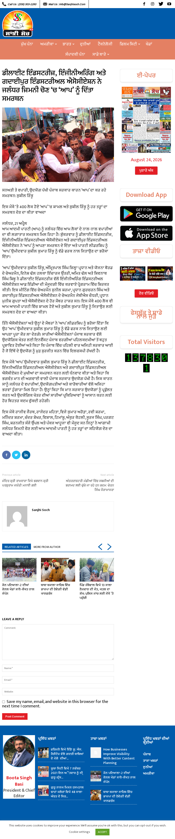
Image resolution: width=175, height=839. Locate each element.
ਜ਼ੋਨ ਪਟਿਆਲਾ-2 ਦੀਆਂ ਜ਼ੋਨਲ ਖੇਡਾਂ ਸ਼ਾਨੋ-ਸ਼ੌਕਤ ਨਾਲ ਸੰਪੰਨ (18, 589)
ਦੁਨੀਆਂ (85, 44)
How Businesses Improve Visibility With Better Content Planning (119, 756)
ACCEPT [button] (102, 832)
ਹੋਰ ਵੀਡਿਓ (146, 293)
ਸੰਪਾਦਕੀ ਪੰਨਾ (75, 54)
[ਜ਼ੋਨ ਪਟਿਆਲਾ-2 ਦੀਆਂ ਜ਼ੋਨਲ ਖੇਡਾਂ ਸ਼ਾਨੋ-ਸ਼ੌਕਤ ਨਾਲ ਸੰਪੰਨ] (19, 570)
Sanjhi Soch (41, 510)
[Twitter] (161, 4)
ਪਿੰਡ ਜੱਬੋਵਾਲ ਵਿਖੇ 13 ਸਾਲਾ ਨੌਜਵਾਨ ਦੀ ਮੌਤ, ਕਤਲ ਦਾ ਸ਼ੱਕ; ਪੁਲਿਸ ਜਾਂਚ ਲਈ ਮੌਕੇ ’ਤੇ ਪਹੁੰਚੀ (97, 591)
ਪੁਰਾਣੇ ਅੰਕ (146, 170)
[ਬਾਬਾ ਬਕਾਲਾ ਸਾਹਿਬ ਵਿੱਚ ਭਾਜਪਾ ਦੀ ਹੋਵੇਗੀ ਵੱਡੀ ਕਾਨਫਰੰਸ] (58, 570)
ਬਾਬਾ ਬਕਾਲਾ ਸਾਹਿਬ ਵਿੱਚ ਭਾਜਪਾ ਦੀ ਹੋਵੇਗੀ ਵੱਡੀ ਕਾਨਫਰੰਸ (55, 589)
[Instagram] (152, 4)
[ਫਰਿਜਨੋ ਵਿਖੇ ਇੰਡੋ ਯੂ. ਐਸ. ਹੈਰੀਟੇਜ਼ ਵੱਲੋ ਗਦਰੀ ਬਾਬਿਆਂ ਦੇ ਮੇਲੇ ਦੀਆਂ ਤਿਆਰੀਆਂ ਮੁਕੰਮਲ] (43, 752)
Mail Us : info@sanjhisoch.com (66, 4)
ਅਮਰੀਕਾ (47, 44)
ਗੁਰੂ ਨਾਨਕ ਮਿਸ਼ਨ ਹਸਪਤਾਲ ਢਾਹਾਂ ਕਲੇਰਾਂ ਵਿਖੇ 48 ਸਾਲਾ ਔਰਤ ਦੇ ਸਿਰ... (67, 792)
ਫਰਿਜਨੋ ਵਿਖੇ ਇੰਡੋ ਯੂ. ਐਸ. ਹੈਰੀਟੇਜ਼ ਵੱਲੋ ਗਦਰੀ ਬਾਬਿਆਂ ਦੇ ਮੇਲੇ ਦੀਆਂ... (67, 754)
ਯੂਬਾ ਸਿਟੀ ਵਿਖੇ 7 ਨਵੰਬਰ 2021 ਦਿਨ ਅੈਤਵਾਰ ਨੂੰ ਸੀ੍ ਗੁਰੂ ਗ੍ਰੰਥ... (67, 773)
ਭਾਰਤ (67, 44)
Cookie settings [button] (79, 832)
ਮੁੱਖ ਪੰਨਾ (27, 44)
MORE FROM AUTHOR (47, 546)
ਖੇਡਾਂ (149, 44)
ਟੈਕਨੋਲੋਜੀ (105, 44)
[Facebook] (144, 4)
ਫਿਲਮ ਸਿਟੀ (128, 44)
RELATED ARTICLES (16, 546)
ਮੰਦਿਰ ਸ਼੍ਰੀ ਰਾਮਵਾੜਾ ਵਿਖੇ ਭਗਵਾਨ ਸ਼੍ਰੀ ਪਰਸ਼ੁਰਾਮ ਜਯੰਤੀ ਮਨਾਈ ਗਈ (25, 483)
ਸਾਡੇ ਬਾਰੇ (99, 54)
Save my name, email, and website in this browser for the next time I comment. (55, 704)
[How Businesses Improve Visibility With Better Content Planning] (95, 752)
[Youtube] (169, 4)
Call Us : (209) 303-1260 (22, 4)
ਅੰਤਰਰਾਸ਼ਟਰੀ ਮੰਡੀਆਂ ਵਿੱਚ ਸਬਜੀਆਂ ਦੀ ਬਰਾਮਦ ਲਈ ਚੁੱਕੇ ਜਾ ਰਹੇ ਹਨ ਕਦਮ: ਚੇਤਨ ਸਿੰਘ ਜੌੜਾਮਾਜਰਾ (90, 485)
